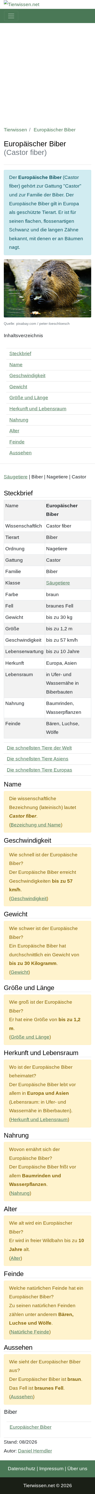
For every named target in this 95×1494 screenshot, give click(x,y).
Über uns (77, 1468)
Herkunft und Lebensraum (37, 408)
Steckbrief (20, 353)
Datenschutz (21, 1468)
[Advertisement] (47, 73)
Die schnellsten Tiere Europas (39, 770)
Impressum (51, 1468)
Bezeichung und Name (36, 824)
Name (16, 364)
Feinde (17, 442)
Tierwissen (15, 129)
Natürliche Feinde (30, 1332)
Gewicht (18, 386)
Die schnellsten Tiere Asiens (37, 758)
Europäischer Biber (30, 1427)
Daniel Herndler (35, 1450)
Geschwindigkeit (27, 375)
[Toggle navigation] (11, 16)
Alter (14, 430)
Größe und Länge (28, 397)
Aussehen (20, 452)
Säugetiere (16, 476)
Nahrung (18, 419)
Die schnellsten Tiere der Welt (39, 748)
